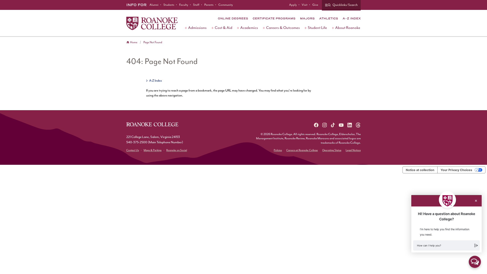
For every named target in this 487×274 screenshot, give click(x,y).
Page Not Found (152, 42)
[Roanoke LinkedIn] (349, 125)
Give (315, 5)
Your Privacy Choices (456, 170)
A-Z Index (352, 18)
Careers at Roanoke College (302, 150)
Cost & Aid (223, 28)
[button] (446, 245)
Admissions (197, 28)
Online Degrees (233, 18)
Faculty (183, 5)
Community (225, 5)
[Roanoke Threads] (358, 125)
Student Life (317, 28)
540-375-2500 (136, 142)
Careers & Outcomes (283, 28)
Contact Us (132, 150)
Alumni (154, 5)
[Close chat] (476, 201)
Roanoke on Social (176, 150)
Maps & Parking (153, 150)
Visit (304, 5)
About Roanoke (347, 28)
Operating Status (331, 150)
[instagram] (324, 125)
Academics (249, 28)
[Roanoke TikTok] (333, 125)
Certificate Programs (274, 18)
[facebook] (316, 125)
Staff (196, 5)
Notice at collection (420, 170)
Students (168, 5)
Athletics (328, 18)
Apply (293, 5)
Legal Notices (353, 150)
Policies (278, 150)
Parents (208, 5)
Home (133, 42)
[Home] (152, 23)
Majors (307, 18)
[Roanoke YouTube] (341, 125)
